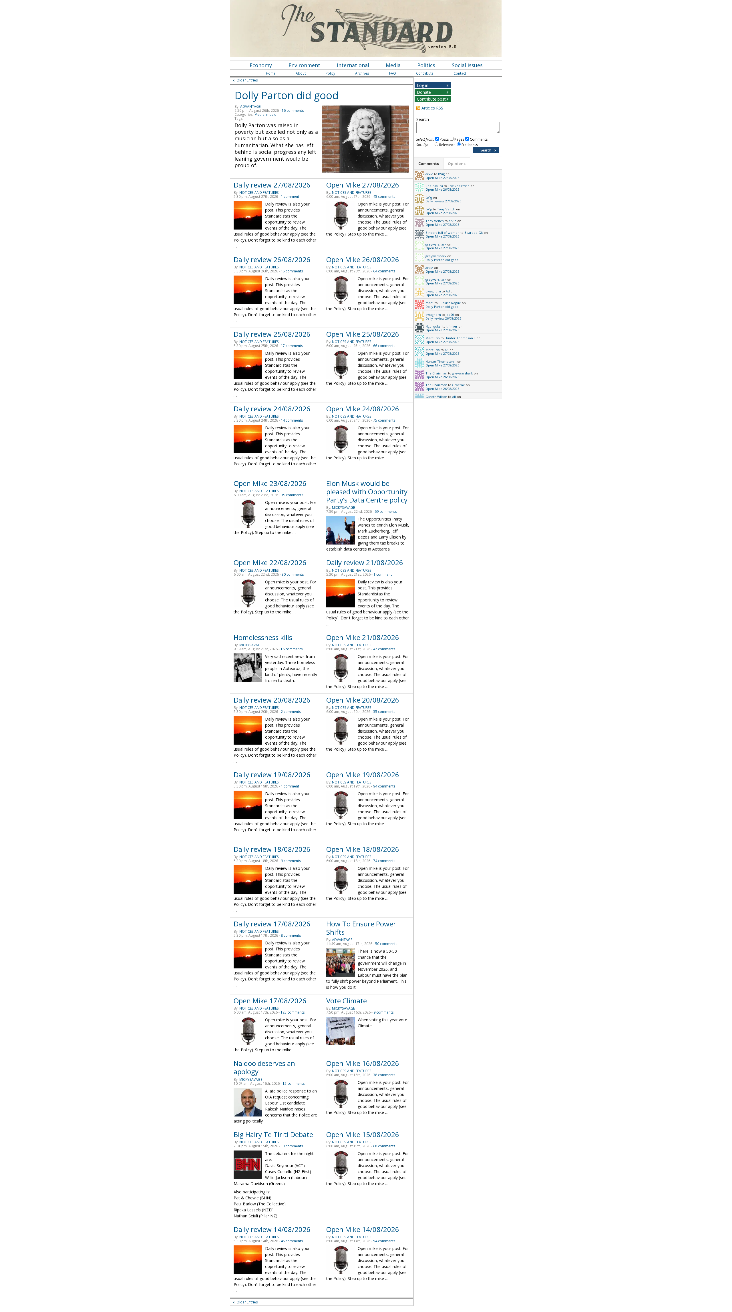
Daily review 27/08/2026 (272, 185)
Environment (304, 65)
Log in (422, 85)
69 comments (386, 511)
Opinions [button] (457, 163)
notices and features (259, 192)
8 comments (291, 935)
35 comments (384, 711)
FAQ (392, 73)
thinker (452, 326)
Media (393, 65)
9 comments (291, 860)
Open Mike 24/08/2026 (362, 408)
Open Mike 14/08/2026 (362, 1229)
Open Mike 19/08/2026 (362, 774)
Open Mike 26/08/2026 (362, 259)
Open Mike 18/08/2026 (362, 849)
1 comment (290, 196)
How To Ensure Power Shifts (361, 928)
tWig (441, 174)
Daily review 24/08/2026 (272, 408)
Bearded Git (473, 232)
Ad (448, 291)
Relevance (447, 144)
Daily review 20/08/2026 (272, 700)
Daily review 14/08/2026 (272, 1229)
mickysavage (343, 507)
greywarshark (435, 244)
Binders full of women (442, 232)
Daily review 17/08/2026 (272, 923)
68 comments (384, 1146)
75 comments (384, 420)
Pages (459, 139)
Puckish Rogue (450, 303)
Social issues (467, 65)
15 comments (292, 271)
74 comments (384, 860)
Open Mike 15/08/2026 (362, 1134)
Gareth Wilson (436, 396)
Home (271, 73)
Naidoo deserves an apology (264, 1067)
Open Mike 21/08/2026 (362, 637)
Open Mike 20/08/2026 (362, 700)
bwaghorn (433, 291)
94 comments (384, 786)
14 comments (292, 420)
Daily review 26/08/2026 (272, 259)
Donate (424, 92)
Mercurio (432, 338)
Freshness (470, 144)
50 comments (386, 943)
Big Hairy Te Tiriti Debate (273, 1134)
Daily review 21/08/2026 (364, 562)
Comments (479, 139)
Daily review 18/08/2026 (272, 849)
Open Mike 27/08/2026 (362, 185)
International (353, 65)
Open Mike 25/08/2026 (362, 334)
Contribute (424, 73)
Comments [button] (428, 163)
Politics (426, 65)
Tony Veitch (446, 209)
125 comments (293, 1012)
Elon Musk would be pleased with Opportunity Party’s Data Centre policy (366, 491)
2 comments (291, 711)
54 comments (384, 1241)
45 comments (384, 196)
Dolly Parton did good (286, 95)
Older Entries (247, 80)
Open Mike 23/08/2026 (270, 483)
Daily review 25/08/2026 (272, 334)
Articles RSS (432, 108)
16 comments (293, 110)
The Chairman (459, 186)
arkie (429, 174)
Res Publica (434, 186)
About (301, 73)
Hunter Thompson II (460, 338)
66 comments (384, 345)
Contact (459, 73)
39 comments (292, 495)
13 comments (292, 1146)
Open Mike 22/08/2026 (270, 562)
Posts (444, 139)
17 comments (292, 345)
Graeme (458, 385)
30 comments (293, 574)
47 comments (384, 649)
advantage (250, 106)
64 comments (384, 271)
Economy (261, 65)
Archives (362, 73)
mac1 (429, 303)
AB (447, 350)
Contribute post (431, 99)
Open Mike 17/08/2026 (270, 1000)
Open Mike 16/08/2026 (362, 1063)
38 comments (384, 1074)
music (271, 114)
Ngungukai (433, 326)
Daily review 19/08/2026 (272, 774)
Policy (330, 73)
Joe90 (450, 314)
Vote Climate (346, 1000)
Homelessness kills (263, 637)
